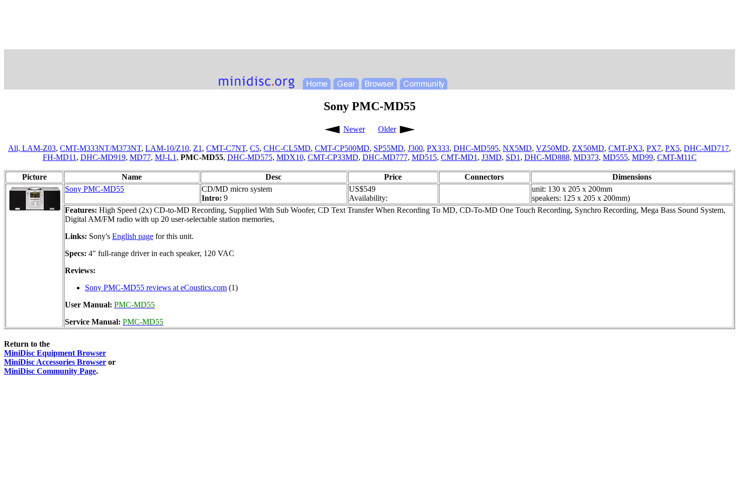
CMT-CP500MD (342, 148)
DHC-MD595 (476, 148)
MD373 (586, 157)
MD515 (424, 157)
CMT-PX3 (625, 148)
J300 (415, 148)
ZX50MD (588, 148)
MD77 (140, 157)
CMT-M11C (677, 157)
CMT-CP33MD (333, 157)
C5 (254, 148)
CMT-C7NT (226, 148)
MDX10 (290, 157)
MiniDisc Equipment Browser (55, 353)
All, (15, 148)
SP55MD (389, 148)
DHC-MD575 (249, 157)
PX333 (438, 148)
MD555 (615, 157)
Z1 (197, 148)
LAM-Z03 (39, 148)
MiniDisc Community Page (50, 371)
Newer (354, 129)
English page (132, 236)
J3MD (492, 157)
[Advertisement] (369, 26)
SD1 (513, 157)
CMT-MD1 (459, 157)
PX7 (653, 148)
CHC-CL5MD (287, 148)
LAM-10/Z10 (167, 148)
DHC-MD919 (103, 157)
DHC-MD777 (385, 157)
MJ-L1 (165, 157)
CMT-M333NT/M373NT (100, 148)
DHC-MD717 (706, 148)
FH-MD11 (59, 157)
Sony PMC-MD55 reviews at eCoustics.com (156, 287)
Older (387, 129)
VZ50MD (552, 148)
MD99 (642, 157)
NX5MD (517, 148)
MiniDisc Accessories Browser (55, 362)
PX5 (672, 148)
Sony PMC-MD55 (94, 189)
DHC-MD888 (547, 157)
